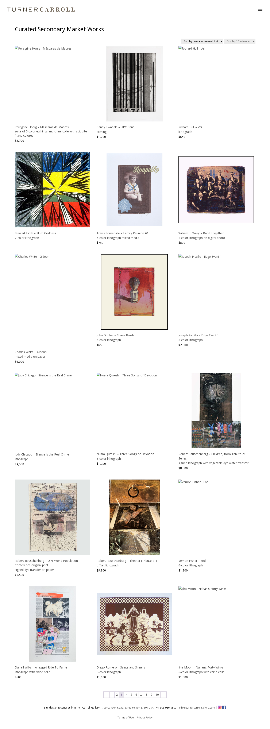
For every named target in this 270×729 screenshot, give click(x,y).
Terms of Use (125, 717)
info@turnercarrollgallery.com (197, 707)
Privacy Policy (144, 717)
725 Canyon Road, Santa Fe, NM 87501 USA (127, 707)
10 (157, 695)
